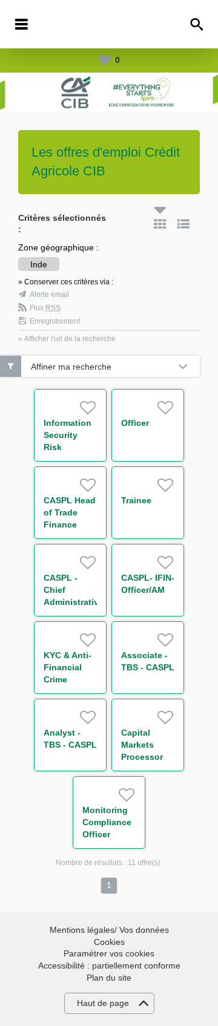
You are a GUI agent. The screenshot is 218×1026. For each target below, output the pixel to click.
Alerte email (49, 294)
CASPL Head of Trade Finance (70, 512)
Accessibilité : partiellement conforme (109, 965)
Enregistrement (55, 321)
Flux (45, 308)
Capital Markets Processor (142, 745)
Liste (183, 224)
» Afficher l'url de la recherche (67, 339)
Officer (135, 423)
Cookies (109, 942)
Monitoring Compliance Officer (106, 822)
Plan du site (109, 977)
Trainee (136, 500)
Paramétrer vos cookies (109, 953)
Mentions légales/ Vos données (109, 930)
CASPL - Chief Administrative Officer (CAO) (74, 602)
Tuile (160, 224)
